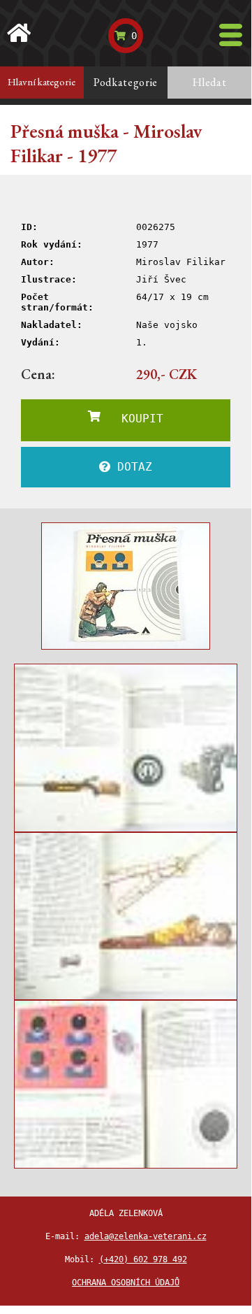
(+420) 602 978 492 (143, 1259)
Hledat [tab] (210, 82)
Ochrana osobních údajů (125, 1282)
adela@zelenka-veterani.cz (145, 1236)
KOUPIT (132, 418)
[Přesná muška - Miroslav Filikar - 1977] (125, 586)
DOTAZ (131, 466)
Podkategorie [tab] (126, 82)
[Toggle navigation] (230, 35)
